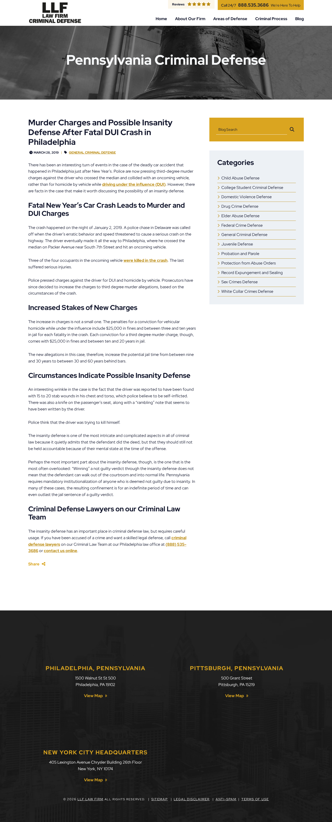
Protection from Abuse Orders (248, 263)
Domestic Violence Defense (246, 196)
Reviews (178, 4)
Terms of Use (255, 799)
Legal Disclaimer (192, 799)
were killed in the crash (146, 260)
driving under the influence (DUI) (134, 184)
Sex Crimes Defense (239, 281)
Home (161, 19)
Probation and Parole (240, 253)
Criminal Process (271, 19)
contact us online (60, 550)
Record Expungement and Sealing (252, 272)
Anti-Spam (226, 799)
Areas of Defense (230, 19)
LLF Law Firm (90, 799)
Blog (299, 19)
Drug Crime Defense (239, 206)
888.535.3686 (253, 5)
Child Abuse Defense (240, 178)
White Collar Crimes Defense (247, 291)
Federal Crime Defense (242, 225)
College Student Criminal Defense (252, 187)
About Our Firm (190, 19)
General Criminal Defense (92, 152)
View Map (93, 696)
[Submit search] (292, 129)
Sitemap (159, 799)
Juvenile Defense (237, 244)
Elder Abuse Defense (240, 215)
